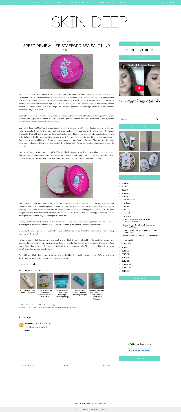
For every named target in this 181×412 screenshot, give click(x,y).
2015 (124, 254)
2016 (124, 251)
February (127, 240)
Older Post (106, 365)
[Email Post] (53, 304)
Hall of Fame (107, 2)
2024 (124, 183)
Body (35, 2)
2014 (124, 258)
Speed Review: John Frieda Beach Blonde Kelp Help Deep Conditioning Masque (96, 294)
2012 (124, 264)
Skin (24, 2)
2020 (124, 190)
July (125, 206)
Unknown (29, 323)
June (125, 210)
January (127, 243)
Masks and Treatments (70, 307)
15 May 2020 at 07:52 (42, 323)
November (128, 200)
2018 (124, 197)
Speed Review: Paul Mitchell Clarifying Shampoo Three (137, 220)
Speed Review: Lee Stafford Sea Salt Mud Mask (141, 236)
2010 (124, 271)
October (127, 203)
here (21, 110)
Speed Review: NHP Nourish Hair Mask (27, 291)
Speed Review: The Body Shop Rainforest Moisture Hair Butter (44, 293)
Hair (47, 2)
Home (12, 2)
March (126, 216)
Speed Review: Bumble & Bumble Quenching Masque (79, 292)
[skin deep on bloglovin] (139, 351)
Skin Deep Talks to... (82, 2)
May (125, 213)
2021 (124, 187)
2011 (124, 268)
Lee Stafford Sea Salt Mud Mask (45, 307)
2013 (124, 261)
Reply (27, 330)
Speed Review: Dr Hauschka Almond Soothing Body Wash (140, 231)
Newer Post (28, 365)
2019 (124, 193)
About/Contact (128, 2)
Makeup (60, 2)
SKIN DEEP (86, 403)
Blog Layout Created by (90, 409)
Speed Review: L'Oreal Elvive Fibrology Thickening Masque (62, 293)
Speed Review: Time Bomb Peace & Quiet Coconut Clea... (139, 226)
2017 (124, 247)
